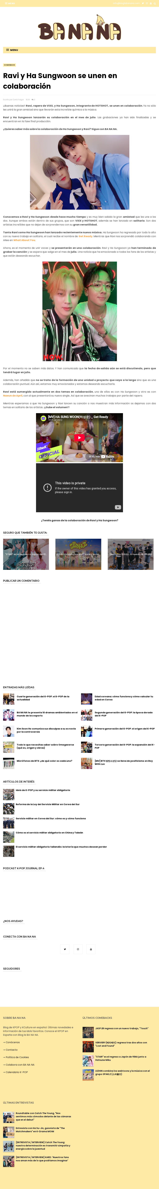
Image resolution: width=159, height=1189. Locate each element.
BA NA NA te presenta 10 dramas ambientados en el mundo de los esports (47, 714)
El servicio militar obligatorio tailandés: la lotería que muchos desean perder (61, 846)
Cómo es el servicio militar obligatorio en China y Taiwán (49, 832)
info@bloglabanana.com (126, 3)
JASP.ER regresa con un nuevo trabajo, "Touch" (121, 1028)
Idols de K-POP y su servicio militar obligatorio (43, 790)
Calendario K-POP (17, 1072)
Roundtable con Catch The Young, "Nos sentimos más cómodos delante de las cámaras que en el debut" (43, 1116)
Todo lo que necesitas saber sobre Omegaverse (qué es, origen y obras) (45, 746)
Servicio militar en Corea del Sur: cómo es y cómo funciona (51, 818)
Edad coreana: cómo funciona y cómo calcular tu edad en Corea (124, 698)
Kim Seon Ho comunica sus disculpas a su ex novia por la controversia (46, 730)
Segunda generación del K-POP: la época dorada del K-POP (123, 714)
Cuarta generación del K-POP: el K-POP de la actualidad (43, 698)
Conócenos (13, 1042)
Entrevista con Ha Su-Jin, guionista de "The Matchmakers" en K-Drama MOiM (40, 1130)
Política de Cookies (17, 1057)
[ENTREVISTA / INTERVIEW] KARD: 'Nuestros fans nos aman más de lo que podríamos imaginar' (42, 1159)
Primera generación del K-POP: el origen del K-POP (125, 728)
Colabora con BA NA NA (20, 1065)
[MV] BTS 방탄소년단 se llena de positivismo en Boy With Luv (124, 762)
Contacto (12, 1050)
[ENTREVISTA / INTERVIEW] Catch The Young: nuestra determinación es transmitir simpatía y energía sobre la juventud (43, 1145)
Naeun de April (12, 395)
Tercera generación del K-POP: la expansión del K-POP (125, 746)
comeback (9, 65)
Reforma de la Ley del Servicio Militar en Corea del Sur (48, 804)
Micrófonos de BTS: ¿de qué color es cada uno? (44, 760)
